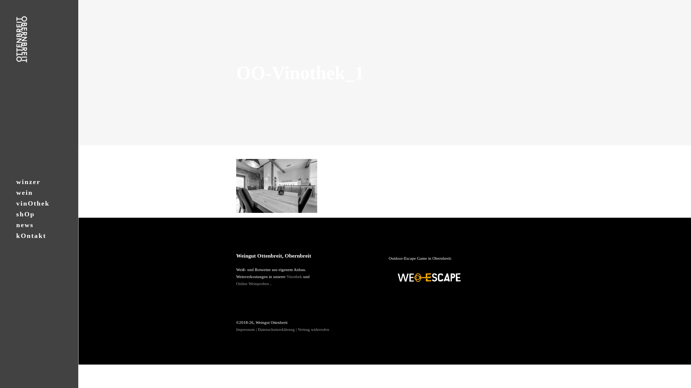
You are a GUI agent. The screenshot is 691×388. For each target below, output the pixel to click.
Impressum (245, 329)
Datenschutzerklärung (276, 329)
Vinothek (294, 277)
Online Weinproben (252, 284)
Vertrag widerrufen (313, 329)
